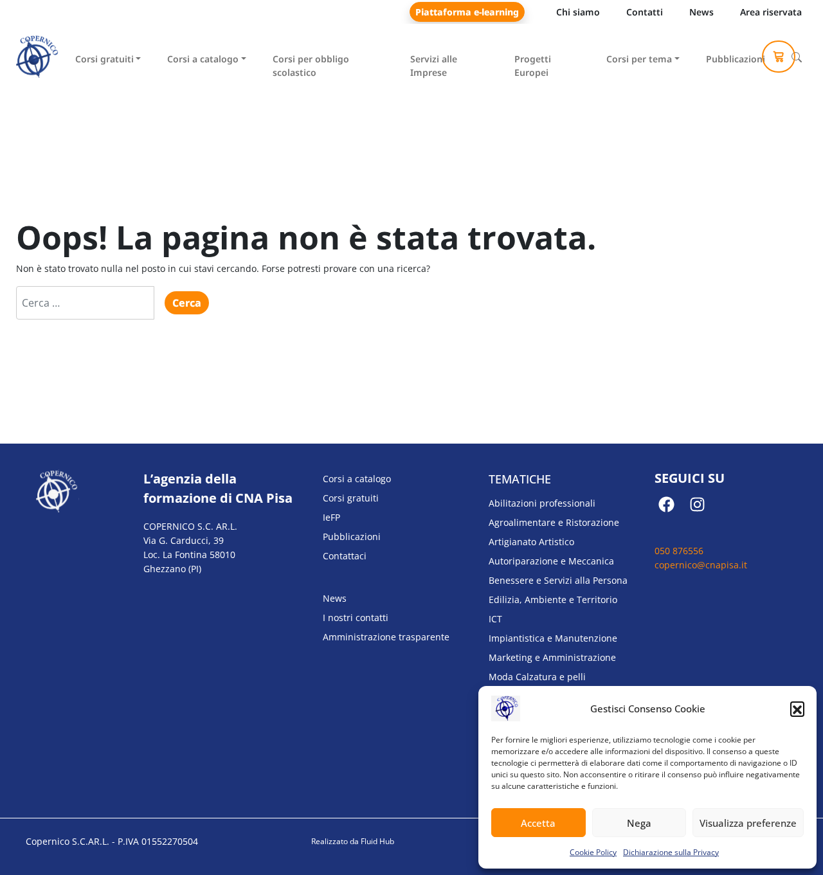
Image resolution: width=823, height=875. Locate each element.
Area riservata (771, 12)
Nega (639, 822)
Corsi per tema (639, 59)
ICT (495, 619)
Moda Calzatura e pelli (537, 677)
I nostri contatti (355, 617)
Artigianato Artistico (531, 542)
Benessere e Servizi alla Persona (558, 580)
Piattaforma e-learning (467, 12)
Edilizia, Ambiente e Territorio (553, 599)
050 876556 (679, 551)
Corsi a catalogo (203, 59)
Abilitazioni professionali (542, 503)
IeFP (331, 517)
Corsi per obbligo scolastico (311, 65)
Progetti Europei (532, 65)
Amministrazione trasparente (386, 637)
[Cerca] (796, 57)
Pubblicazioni (735, 59)
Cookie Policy (593, 852)
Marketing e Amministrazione (552, 657)
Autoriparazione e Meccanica (551, 561)
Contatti (644, 12)
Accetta (538, 822)
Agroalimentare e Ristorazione (554, 522)
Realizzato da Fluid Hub (352, 841)
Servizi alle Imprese (433, 65)
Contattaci (344, 556)
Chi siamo (578, 12)
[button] (797, 708)
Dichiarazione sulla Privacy (671, 852)
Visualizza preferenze (748, 822)
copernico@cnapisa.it (701, 565)
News (701, 12)
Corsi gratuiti (104, 59)
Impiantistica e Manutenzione (553, 638)
